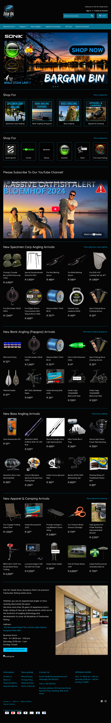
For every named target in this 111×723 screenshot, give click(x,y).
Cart (104, 16)
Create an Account (101, 11)
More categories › (101, 95)
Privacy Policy (27, 680)
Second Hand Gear (82, 27)
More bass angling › (100, 414)
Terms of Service (28, 686)
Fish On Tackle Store (15, 710)
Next (104, 59)
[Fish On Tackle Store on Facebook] (102, 701)
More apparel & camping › (97, 498)
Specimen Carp (9, 27)
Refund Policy (26, 676)
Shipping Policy (27, 683)
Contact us (7, 676)
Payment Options (10, 686)
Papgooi (23, 27)
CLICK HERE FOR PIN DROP (15, 650)
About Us (7, 680)
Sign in (88, 11)
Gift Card (68, 27)
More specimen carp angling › (96, 247)
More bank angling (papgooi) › (95, 332)
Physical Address (10, 683)
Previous (6, 59)
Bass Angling (36, 27)
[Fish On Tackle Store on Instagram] (105, 701)
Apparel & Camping (53, 27)
